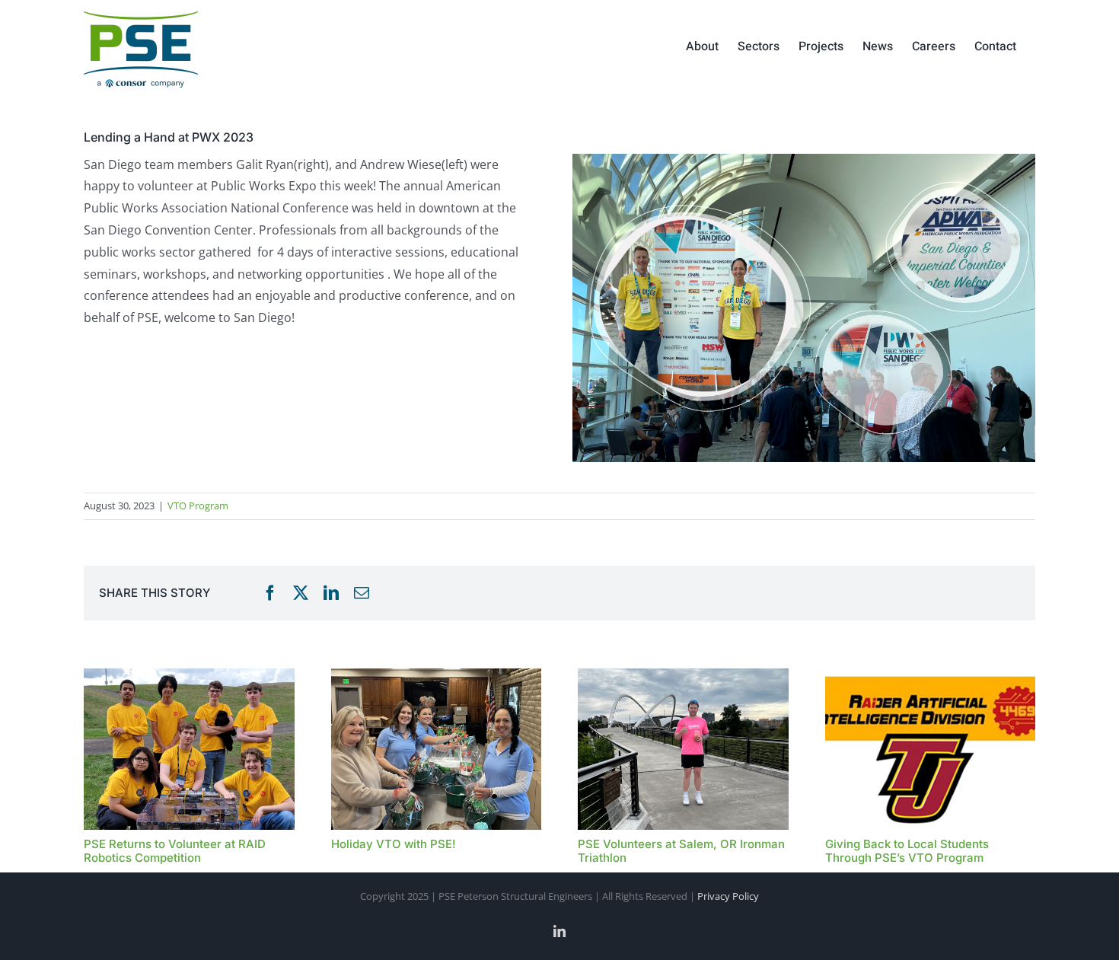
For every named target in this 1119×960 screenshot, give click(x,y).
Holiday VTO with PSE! (393, 844)
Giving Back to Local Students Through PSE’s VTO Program (907, 851)
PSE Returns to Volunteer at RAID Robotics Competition (175, 851)
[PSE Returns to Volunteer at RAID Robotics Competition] (189, 676)
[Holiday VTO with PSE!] (436, 676)
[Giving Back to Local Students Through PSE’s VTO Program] (930, 676)
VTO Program (197, 505)
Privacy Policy (728, 896)
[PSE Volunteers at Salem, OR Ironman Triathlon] (683, 676)
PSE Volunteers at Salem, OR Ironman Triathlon (681, 851)
